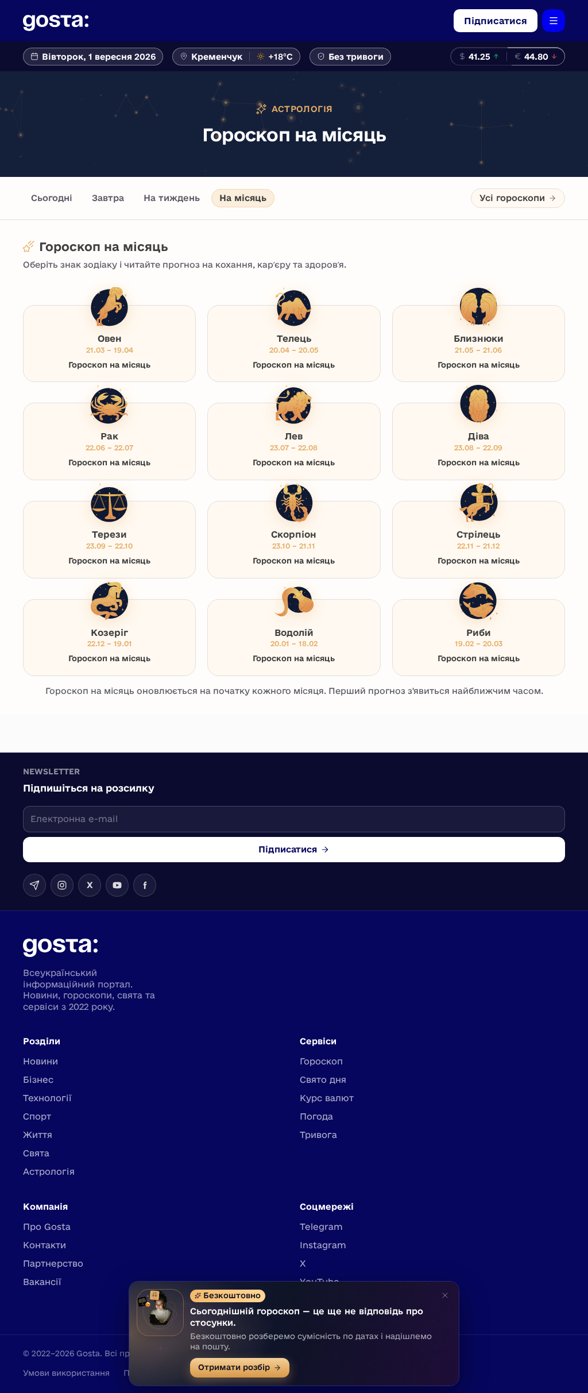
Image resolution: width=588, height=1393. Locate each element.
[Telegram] (34, 885)
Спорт (37, 1116)
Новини (40, 1061)
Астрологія (49, 1171)
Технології (47, 1098)
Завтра (108, 198)
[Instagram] (62, 885)
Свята (36, 1153)
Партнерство (53, 1263)
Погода (316, 1116)
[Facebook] (144, 885)
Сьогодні (51, 198)
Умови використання (66, 1372)
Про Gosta (47, 1227)
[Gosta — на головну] (55, 21)
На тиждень (172, 198)
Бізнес (38, 1080)
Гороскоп (321, 1061)
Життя (37, 1135)
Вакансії (42, 1282)
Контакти (44, 1245)
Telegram (321, 1227)
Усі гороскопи (512, 198)
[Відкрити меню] (553, 20)
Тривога (318, 1135)
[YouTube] (117, 885)
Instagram (323, 1245)
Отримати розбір (234, 1367)
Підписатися (495, 21)
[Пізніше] (445, 1295)
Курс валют (327, 1098)
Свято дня (323, 1080)
